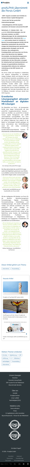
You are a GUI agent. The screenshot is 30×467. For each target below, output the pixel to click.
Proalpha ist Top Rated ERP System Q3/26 (13, 297)
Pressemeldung (15, 268)
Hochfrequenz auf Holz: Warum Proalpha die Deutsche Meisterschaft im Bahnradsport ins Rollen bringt (15, 317)
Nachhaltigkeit (6, 361)
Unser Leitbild (15, 398)
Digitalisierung (13, 355)
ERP (20, 355)
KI (11, 358)
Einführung (5, 358)
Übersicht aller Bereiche (15, 385)
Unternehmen (6, 268)
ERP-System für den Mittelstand (15, 382)
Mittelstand (17, 358)
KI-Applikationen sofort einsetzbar (15, 413)
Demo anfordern (15, 408)
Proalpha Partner (15, 395)
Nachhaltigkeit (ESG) (15, 400)
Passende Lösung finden (15, 380)
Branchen (15, 378)
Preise (15, 411)
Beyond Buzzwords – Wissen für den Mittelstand (15, 415)
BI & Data (5, 355)
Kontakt (15, 393)
